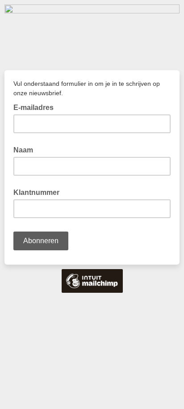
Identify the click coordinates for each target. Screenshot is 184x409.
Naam (23, 150)
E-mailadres (36, 107)
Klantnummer (36, 192)
